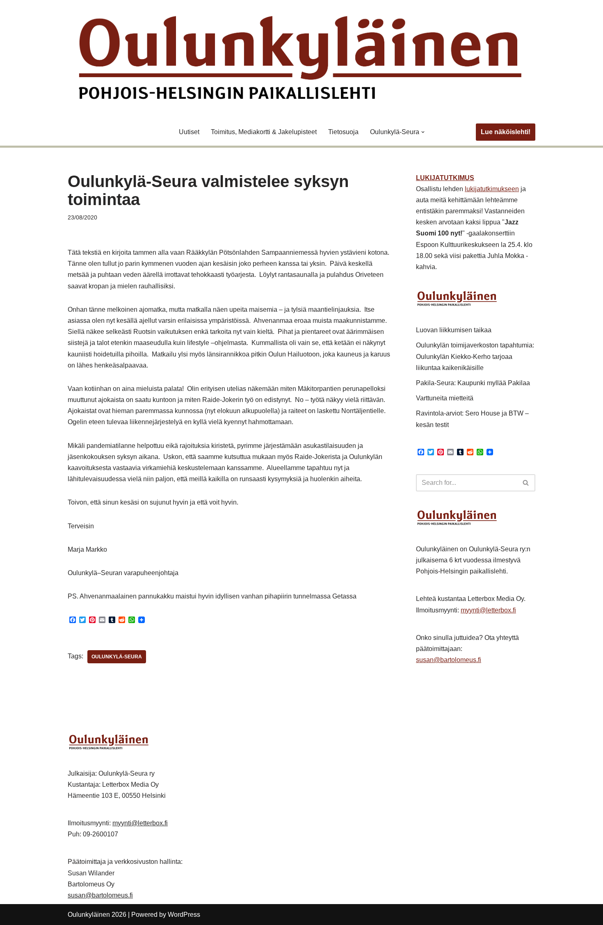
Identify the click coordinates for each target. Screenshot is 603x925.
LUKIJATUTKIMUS (445, 177)
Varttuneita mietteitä (444, 398)
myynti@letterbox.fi (488, 610)
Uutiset (189, 131)
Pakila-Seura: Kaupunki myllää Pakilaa (473, 382)
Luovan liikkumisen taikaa (453, 330)
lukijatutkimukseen (492, 188)
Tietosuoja (343, 131)
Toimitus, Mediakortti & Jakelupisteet (264, 131)
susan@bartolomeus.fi (448, 659)
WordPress (184, 914)
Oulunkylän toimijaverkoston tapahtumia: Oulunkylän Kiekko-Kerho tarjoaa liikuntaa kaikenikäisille (475, 356)
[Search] (526, 482)
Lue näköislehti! (505, 131)
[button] (423, 132)
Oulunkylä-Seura (116, 657)
